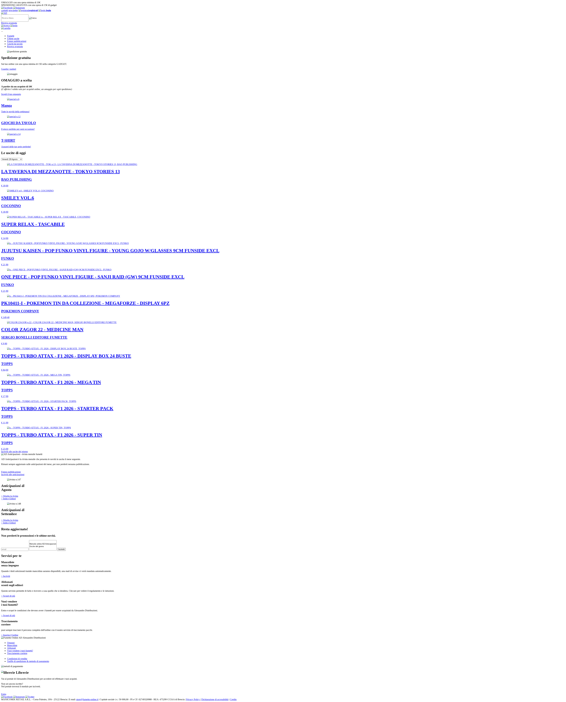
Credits (233, 699)
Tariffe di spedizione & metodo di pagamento (28, 661)
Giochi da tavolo (15, 44)
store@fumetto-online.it (87, 699)
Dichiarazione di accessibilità (214, 699)
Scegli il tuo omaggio (11, 94)
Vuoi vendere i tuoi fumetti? (20, 650)
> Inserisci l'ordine (9, 635)
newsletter (13, 10)
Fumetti (10, 36)
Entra (3, 694)
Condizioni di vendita (17, 658)
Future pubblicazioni (16, 41)
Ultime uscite (13, 38)
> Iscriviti (5, 576)
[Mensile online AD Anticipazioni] (42, 544)
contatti (4, 10)
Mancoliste (12, 645)
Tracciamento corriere (17, 653)
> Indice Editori (8, 498)
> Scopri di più (8, 596)
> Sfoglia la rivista (9, 496)
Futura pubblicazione (11, 472)
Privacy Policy (193, 699)
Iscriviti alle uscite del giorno (14, 451)
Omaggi (11, 642)
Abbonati (11, 648)
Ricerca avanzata (9, 23)
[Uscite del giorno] (42, 546)
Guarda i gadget (8, 69)
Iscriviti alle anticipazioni (12, 474)
